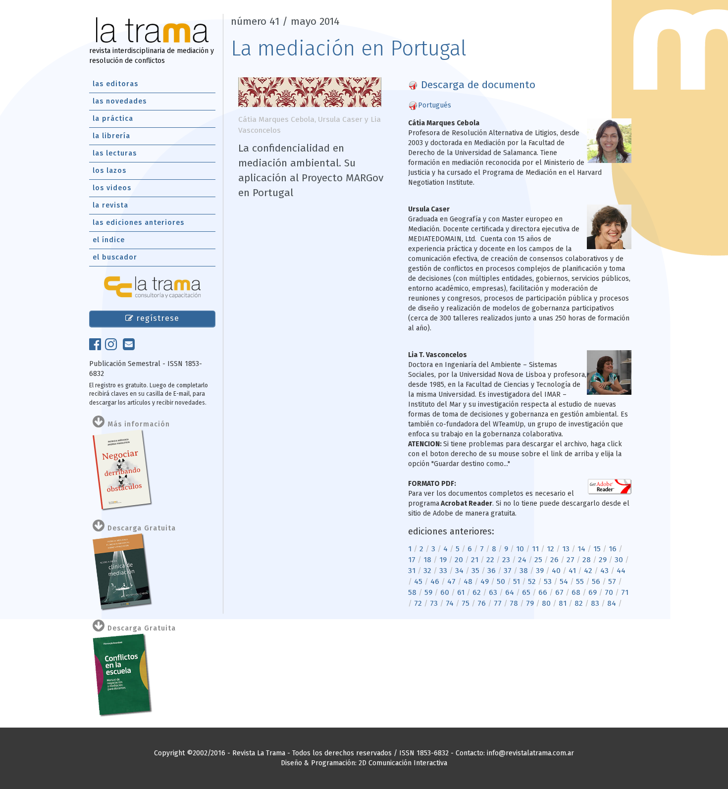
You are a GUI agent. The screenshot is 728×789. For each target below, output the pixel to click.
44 (621, 570)
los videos (112, 188)
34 (459, 570)
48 (468, 581)
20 (459, 559)
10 (520, 548)
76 (481, 603)
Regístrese (156, 318)
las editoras (115, 84)
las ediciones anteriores (138, 222)
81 (563, 603)
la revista (110, 205)
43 (604, 570)
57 (612, 581)
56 (596, 581)
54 (564, 581)
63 (493, 592)
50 (501, 581)
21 (474, 559)
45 (418, 581)
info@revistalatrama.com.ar (530, 753)
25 (538, 559)
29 (603, 559)
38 (524, 570)
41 (572, 570)
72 (418, 603)
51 (516, 581)
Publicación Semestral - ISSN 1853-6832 (145, 369)
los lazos (109, 170)
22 (490, 559)
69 (592, 592)
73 (434, 603)
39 (540, 570)
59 (428, 592)
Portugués (434, 105)
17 (412, 559)
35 (475, 570)
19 (443, 559)
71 (624, 592)
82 (578, 603)
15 (597, 548)
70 (609, 592)
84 (611, 603)
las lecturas (115, 153)
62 (476, 592)
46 (434, 581)
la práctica (113, 118)
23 (506, 559)
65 (526, 592)
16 (613, 548)
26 (554, 559)
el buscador (115, 257)
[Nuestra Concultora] (152, 287)
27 (570, 559)
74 (450, 603)
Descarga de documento (476, 84)
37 (508, 570)
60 (444, 592)
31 (412, 570)
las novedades (120, 101)
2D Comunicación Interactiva (403, 763)
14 (581, 548)
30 (619, 559)
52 (532, 581)
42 (588, 570)
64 (509, 592)
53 (548, 581)
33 (443, 570)
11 (535, 548)
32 (427, 570)
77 (498, 603)
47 (451, 581)
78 (514, 603)
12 (550, 548)
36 (491, 570)
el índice (109, 240)
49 (484, 581)
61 (461, 592)
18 (427, 559)
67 (559, 592)
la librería (111, 136)
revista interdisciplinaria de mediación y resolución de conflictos (151, 56)
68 (576, 592)
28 (586, 559)
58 (412, 592)
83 (595, 603)
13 (566, 548)
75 (465, 603)
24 (522, 559)
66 (542, 592)
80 (546, 603)
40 (556, 570)
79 (530, 603)
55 (580, 581)
